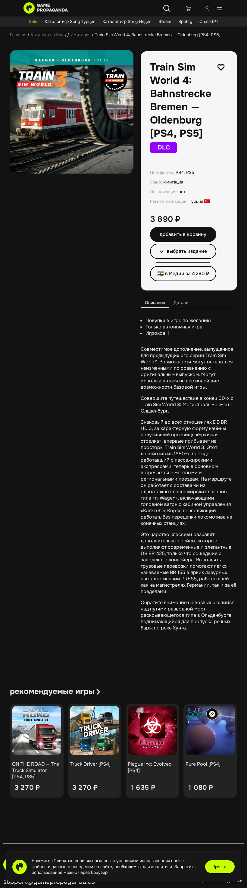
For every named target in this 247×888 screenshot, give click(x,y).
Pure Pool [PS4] (203, 764)
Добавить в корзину (183, 234)
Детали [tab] (181, 302)
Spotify (185, 21)
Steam (164, 21)
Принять (219, 866)
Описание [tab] (155, 302)
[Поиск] (167, 8)
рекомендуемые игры (52, 691)
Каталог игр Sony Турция (70, 21)
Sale (33, 21)
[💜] (221, 67)
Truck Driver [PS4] (90, 764)
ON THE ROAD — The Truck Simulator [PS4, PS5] (35, 770)
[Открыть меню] (220, 8)
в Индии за (187, 273)
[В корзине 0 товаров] (188, 8)
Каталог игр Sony (48, 34)
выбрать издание (187, 251)
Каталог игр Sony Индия (126, 21)
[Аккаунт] (207, 9)
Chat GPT (208, 21)
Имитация (80, 34)
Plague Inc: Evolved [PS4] (150, 767)
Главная (18, 34)
